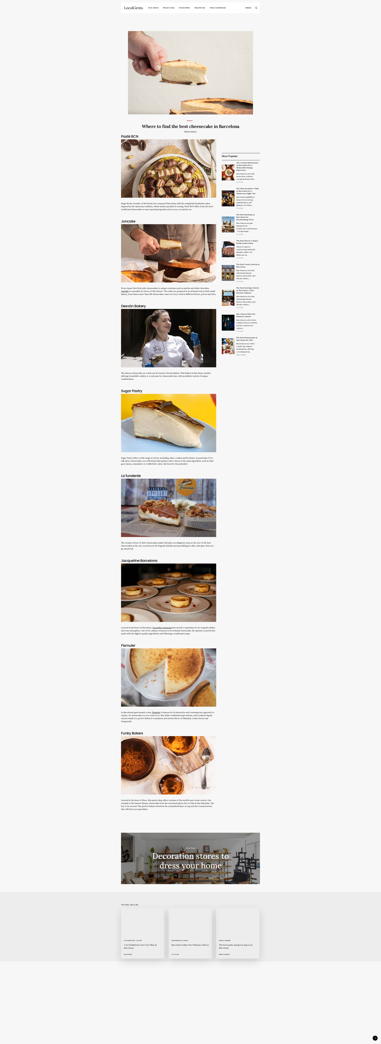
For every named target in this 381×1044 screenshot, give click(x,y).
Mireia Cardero (190, 131)
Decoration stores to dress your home (190, 858)
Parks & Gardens (225, 940)
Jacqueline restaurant (162, 628)
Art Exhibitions (129, 940)
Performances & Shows (180, 940)
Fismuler (156, 712)
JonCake (124, 291)
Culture (139, 940)
